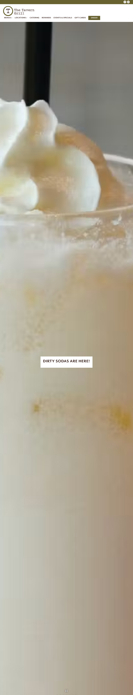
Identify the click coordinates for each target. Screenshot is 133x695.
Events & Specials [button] (63, 18)
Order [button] (94, 18)
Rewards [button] (46, 18)
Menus (8, 18)
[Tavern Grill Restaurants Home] (18, 11)
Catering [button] (34, 18)
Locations (21, 18)
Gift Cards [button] (80, 18)
